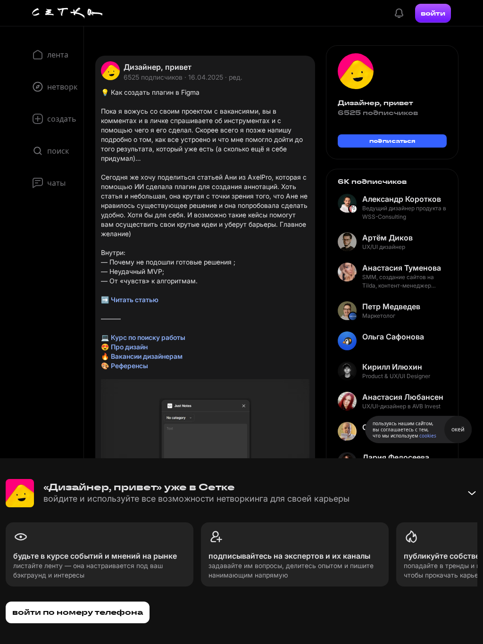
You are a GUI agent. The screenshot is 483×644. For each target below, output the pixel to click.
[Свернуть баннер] (471, 493)
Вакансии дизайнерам (147, 356)
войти (433, 13)
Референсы (129, 366)
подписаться (392, 141)
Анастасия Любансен (402, 397)
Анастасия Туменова (401, 267)
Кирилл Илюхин (392, 367)
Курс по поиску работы (148, 337)
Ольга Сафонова (393, 336)
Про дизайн (129, 347)
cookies (427, 435)
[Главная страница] (67, 13)
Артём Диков (387, 237)
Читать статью (134, 300)
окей (458, 429)
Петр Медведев (391, 306)
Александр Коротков (401, 199)
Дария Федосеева (395, 457)
